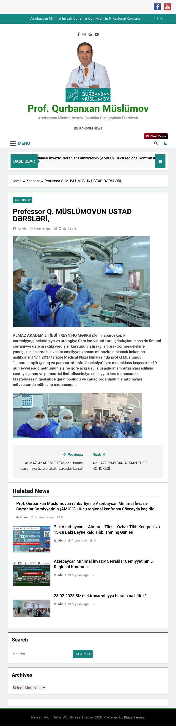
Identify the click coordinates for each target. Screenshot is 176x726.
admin (22, 228)
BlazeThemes (134, 717)
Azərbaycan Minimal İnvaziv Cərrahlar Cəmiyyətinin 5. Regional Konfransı (85, 19)
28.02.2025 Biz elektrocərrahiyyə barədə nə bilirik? (100, 596)
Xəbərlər (22, 200)
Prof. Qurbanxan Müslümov (88, 108)
